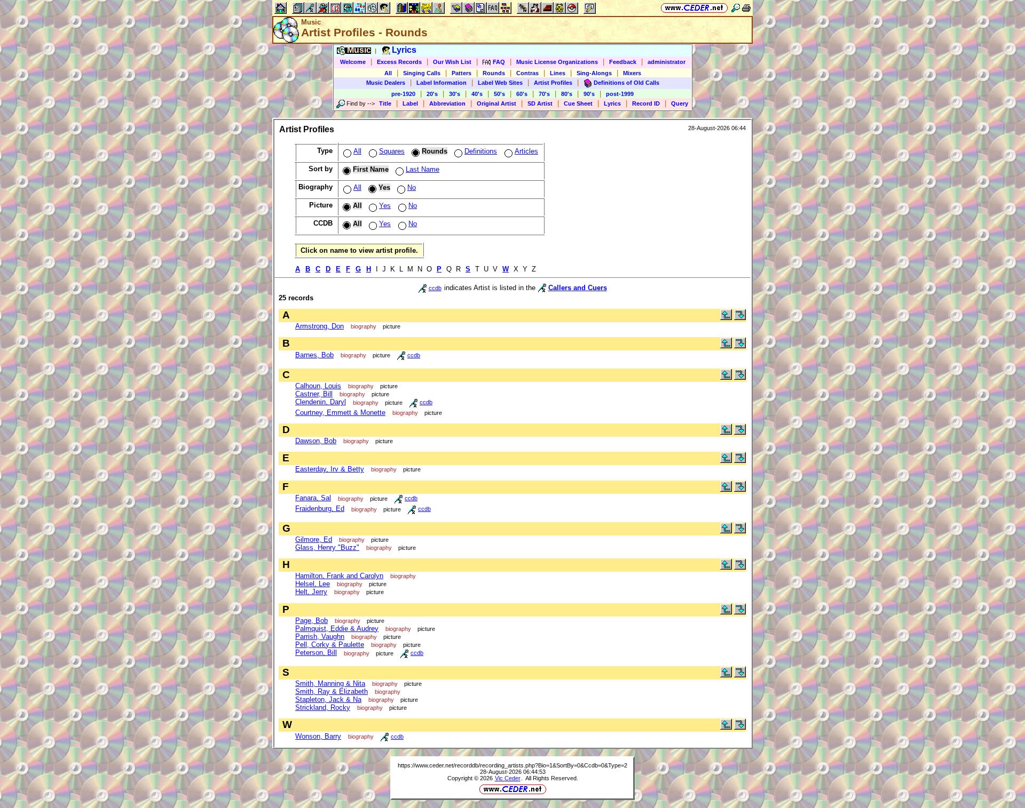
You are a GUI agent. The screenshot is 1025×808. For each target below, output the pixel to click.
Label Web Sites (500, 82)
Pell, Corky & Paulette (329, 645)
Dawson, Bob (315, 441)
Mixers (632, 73)
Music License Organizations (557, 62)
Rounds (494, 73)
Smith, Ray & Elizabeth (331, 691)
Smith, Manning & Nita (330, 683)
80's (566, 94)
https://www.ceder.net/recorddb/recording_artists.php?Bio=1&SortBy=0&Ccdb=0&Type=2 (512, 765)
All (388, 73)
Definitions (480, 151)
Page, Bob (311, 621)
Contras (527, 73)
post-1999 (620, 94)
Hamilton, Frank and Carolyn (339, 576)
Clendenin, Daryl (320, 402)
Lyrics (612, 103)
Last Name (422, 169)
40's (477, 94)
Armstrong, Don (319, 326)
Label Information (441, 82)
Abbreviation (447, 103)
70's (544, 94)
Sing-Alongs (594, 73)
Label (410, 103)
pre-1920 (403, 94)
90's (589, 94)
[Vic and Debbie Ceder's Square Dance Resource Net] (694, 8)
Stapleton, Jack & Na (328, 699)
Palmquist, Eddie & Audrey (337, 629)
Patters (461, 73)
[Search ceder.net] (735, 8)
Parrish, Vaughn (319, 637)
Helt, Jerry (311, 592)
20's (432, 94)
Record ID (646, 103)
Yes (385, 206)
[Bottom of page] (740, 318)
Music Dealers (385, 82)
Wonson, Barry (318, 736)
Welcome (353, 62)
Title (385, 103)
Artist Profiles (553, 82)
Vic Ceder (508, 778)
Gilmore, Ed (313, 539)
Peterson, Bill (316, 653)
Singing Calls (421, 73)
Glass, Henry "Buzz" (327, 547)
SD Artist (540, 103)
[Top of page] (726, 318)
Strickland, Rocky (322, 707)
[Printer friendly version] (746, 8)
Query (679, 103)
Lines (557, 73)
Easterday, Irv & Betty (329, 469)
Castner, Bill (314, 394)
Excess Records (399, 62)
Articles (526, 151)
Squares (392, 151)
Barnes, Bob (314, 355)
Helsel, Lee (312, 584)
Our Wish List (452, 62)
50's (499, 94)
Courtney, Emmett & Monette (340, 413)
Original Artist (496, 103)
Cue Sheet (578, 103)
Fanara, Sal (313, 498)
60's (521, 94)
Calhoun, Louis (318, 386)
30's (454, 94)
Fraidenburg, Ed (319, 509)
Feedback (622, 62)
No (411, 187)
